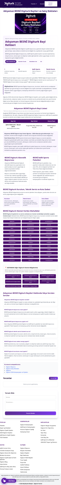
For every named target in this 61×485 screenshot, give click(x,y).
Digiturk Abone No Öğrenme (8, 453)
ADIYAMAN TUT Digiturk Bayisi (30, 286)
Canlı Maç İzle (44, 437)
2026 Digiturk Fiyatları (6, 433)
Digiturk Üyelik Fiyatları (6, 430)
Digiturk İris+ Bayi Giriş (47, 428)
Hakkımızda (23, 472)
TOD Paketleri (4, 437)
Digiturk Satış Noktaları (12, 368)
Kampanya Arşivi (25, 432)
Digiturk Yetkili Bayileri (26, 458)
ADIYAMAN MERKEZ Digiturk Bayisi (30, 281)
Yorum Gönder (30, 413)
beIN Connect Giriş (5, 448)
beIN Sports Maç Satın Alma (8, 466)
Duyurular (23, 462)
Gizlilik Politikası (24, 465)
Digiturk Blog (3, 462)
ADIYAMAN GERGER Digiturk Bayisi (30, 276)
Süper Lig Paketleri (5, 428)
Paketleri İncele (22, 61)
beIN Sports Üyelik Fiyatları (7, 435)
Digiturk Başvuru (11, 367)
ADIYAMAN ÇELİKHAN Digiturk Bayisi (13, 276)
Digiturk (8, 370)
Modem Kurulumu (5, 455)
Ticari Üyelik (23, 460)
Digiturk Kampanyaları (26, 425)
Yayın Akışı (43, 433)
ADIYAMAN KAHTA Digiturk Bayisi (13, 281)
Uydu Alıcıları (3, 464)
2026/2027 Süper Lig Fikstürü (49, 442)
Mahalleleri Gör (33, 61)
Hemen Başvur (51, 4)
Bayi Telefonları (24, 455)
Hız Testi (43, 430)
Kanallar (42, 4)
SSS (41, 61)
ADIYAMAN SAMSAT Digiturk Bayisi (48, 281)
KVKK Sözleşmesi (25, 469)
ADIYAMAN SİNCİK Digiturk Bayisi (13, 286)
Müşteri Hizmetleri (25, 450)
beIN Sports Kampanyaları (27, 427)
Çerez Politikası (24, 467)
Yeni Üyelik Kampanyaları (19, 4)
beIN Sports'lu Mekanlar (47, 440)
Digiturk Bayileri (24, 453)
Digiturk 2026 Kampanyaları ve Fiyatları (17, 372)
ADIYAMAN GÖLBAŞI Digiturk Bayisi (47, 276)
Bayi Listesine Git (10, 61)
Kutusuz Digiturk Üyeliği (27, 429)
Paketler (34, 4)
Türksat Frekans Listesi (6, 469)
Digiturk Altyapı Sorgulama (48, 425)
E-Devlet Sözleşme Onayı (7, 450)
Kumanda (43, 435)
